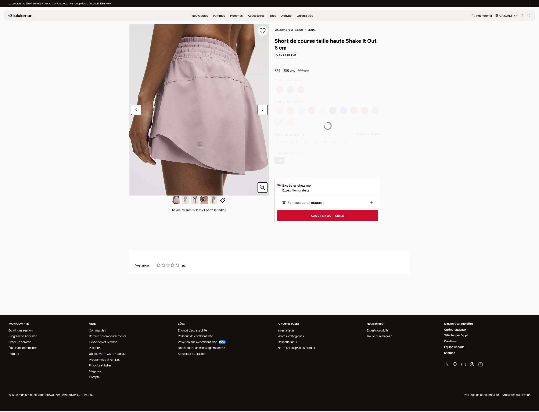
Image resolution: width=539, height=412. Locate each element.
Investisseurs (286, 329)
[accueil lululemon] (20, 15)
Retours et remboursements (107, 334)
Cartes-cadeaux (455, 328)
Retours (13, 352)
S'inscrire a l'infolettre (458, 322)
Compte (94, 375)
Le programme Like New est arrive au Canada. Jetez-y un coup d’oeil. (48, 3)
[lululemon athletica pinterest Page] (455, 363)
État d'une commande (22, 346)
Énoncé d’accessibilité (192, 329)
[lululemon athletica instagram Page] (480, 363)
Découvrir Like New (100, 3)
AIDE (92, 322)
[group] (199, 110)
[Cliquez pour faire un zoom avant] (263, 187)
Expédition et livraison (103, 340)
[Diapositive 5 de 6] (213, 201)
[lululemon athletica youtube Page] (463, 363)
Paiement (95, 346)
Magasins (95, 370)
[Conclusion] (528, 3)
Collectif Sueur (287, 340)
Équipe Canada (454, 345)
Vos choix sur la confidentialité (197, 340)
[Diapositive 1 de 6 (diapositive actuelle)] (176, 201)
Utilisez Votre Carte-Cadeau (107, 352)
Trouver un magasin (379, 334)
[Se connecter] (522, 15)
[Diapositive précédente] (136, 110)
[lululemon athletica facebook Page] (472, 363)
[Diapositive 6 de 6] (222, 201)
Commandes (97, 329)
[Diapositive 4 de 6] (204, 201)
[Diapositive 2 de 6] (185, 201)
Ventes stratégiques (291, 334)
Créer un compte (19, 340)
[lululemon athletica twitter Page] (446, 363)
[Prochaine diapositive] (263, 110)
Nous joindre (375, 322)
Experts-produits (377, 329)
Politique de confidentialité (195, 334)
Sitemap (449, 351)
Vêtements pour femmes (288, 29)
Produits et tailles (100, 364)
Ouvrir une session (20, 329)
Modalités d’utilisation (192, 352)
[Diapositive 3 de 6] (195, 201)
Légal (181, 322)
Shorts (312, 29)
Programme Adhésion (22, 334)
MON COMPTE (18, 322)
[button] (327, 205)
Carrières (450, 339)
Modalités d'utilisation (516, 393)
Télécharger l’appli (456, 334)
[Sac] (528, 15)
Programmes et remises (104, 358)
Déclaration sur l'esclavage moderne (201, 346)
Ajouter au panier (327, 218)
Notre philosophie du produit (296, 346)
